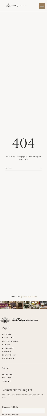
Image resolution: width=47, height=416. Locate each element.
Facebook (6, 378)
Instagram (7, 374)
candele (6, 345)
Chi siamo (7, 334)
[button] (42, 6)
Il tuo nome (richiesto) (10, 407)
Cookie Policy (9, 358)
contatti (6, 351)
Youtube (6, 381)
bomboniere (8, 348)
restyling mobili (10, 341)
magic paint (8, 338)
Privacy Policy (9, 355)
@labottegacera (29, 297)
